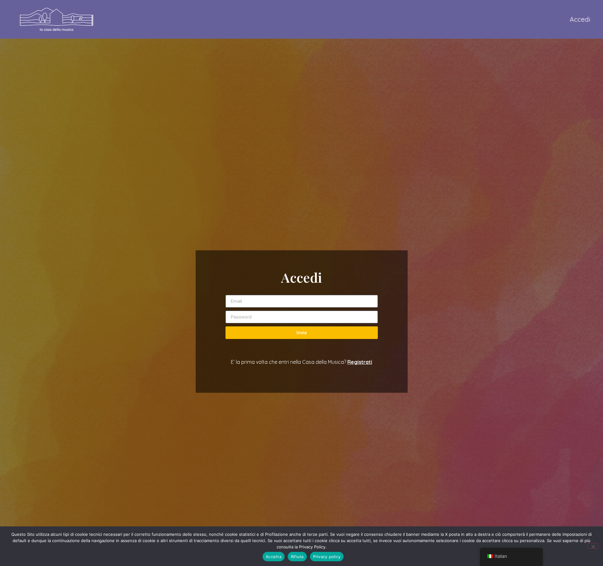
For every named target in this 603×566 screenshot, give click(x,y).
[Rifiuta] (593, 546)
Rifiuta (297, 556)
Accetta (273, 556)
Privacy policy (327, 556)
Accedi (580, 19)
